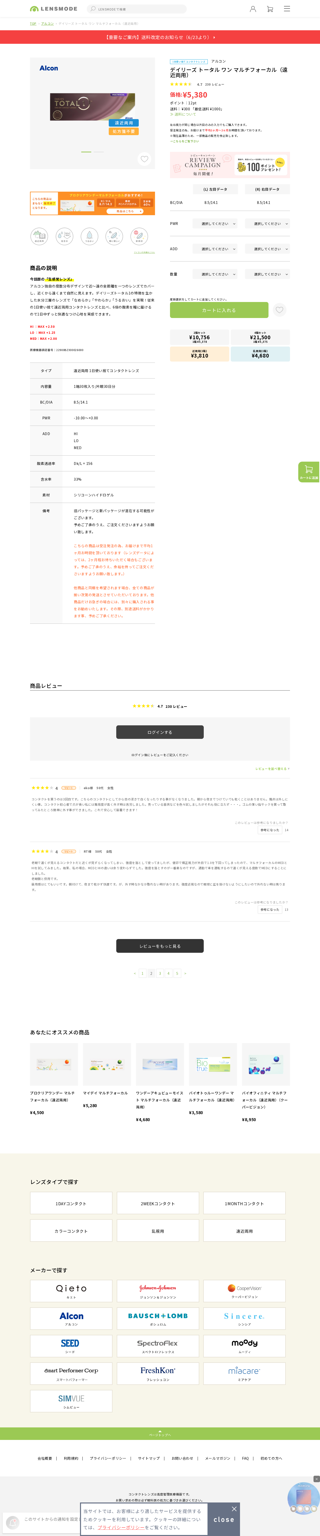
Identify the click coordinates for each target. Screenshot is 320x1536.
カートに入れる (219, 310)
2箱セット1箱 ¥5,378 (199, 337)
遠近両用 (244, 1231)
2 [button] (99, 153)
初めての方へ (271, 1458)
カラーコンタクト (71, 1231)
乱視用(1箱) (260, 354)
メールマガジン (218, 1458)
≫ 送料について (183, 114)
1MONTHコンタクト (244, 1203)
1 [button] (86, 153)
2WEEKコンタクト (158, 1203)
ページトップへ (160, 1435)
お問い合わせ (183, 1458)
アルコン (47, 23)
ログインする (160, 732)
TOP (33, 23)
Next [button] (158, 105)
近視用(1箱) (199, 354)
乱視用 (158, 1231)
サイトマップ (149, 1458)
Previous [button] (26, 105)
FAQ (245, 1458)
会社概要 (45, 1458)
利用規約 (71, 1458)
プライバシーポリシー (108, 1458)
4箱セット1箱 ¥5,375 (260, 337)
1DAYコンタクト (71, 1203)
